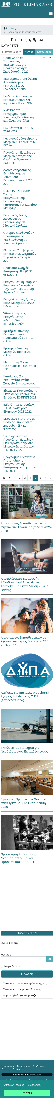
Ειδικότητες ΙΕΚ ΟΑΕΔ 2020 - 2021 (18, 129)
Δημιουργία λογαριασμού (18, 995)
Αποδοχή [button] (27, 1092)
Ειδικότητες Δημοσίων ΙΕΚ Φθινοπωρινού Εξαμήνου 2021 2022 (18, 408)
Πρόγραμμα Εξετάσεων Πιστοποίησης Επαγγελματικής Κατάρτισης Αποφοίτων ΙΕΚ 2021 (19, 464)
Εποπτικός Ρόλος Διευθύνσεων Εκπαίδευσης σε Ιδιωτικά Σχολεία (15, 220)
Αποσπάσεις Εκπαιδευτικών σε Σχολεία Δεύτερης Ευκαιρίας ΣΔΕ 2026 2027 (24, 641)
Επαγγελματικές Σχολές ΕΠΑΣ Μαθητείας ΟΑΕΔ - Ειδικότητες (19, 302)
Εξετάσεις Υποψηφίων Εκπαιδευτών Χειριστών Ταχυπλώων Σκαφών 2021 (19, 255)
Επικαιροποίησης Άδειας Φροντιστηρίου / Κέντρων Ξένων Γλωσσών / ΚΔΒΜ (20, 84)
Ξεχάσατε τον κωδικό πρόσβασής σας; (25, 983)
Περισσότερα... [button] (34, 1085)
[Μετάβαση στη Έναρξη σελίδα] (4, 478)
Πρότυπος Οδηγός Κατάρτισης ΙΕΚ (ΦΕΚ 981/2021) (17, 271)
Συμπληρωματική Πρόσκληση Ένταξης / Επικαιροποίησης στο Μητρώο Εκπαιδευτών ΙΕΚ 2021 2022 (18, 443)
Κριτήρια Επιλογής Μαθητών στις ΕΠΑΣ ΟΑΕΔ (17, 351)
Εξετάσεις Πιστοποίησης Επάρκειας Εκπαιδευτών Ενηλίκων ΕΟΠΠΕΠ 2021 (20, 394)
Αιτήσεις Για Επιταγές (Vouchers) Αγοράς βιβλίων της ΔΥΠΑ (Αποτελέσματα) (25, 696)
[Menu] (50, 13)
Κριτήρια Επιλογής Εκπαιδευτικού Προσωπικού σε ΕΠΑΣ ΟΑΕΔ (18, 336)
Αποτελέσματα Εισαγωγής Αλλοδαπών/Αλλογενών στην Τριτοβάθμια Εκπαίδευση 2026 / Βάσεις (24, 584)
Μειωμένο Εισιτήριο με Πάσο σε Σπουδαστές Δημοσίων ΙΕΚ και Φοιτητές (19, 424)
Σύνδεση (27, 974)
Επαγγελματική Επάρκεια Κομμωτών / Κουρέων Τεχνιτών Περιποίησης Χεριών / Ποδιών (20, 287)
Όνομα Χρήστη (9, 943)
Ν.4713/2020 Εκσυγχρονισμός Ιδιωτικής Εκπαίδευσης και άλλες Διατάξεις (19, 115)
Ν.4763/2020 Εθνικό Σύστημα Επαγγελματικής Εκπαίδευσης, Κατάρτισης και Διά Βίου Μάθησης (20, 199)
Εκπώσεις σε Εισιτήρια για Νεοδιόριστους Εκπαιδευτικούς (24, 749)
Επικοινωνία (8, 1066)
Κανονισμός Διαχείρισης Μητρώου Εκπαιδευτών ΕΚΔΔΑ (20, 141)
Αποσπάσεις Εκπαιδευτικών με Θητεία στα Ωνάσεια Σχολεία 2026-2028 (26, 527)
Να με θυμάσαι (12, 966)
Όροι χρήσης (23, 1066)
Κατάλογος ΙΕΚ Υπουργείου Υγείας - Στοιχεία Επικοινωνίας (18, 379)
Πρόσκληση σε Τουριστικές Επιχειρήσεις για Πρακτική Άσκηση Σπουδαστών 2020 (15, 64)
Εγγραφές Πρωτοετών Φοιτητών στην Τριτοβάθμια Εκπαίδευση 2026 (24, 803)
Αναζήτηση (38, 1066)
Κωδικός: (6, 954)
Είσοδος (17, 1069)
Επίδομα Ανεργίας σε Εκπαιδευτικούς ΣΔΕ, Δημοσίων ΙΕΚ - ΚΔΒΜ (18, 99)
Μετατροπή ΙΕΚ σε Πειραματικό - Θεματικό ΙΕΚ (19, 365)
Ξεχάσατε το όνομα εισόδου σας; (22, 989)
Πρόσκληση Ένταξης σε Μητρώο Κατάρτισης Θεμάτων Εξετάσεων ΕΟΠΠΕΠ (19, 157)
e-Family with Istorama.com (27, 1074)
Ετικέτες (6, 1069)
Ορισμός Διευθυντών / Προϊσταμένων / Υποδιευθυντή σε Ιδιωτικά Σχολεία (18, 238)
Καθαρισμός (44, 51)
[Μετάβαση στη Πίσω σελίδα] (9, 478)
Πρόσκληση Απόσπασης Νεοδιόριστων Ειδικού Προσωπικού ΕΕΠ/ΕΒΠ (18, 858)
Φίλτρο (29, 51)
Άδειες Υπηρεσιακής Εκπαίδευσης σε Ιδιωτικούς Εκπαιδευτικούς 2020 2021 (17, 177)
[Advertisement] (27, 900)
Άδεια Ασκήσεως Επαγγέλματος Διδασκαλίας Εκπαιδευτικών (14, 318)
